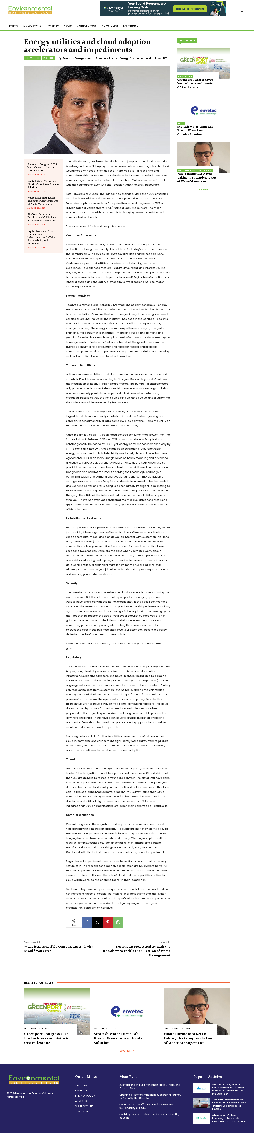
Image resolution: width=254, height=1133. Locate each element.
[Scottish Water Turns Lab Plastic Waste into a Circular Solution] (203, 110)
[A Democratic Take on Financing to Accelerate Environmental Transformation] (201, 1118)
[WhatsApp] (118, 922)
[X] (97, 922)
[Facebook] (87, 922)
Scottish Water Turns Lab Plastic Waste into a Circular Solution (43, 184)
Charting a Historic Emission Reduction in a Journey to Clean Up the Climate (150, 1096)
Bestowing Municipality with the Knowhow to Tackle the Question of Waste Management (136, 951)
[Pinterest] (108, 922)
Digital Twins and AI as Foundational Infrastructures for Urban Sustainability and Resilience (41, 237)
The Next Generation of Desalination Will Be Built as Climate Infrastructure (41, 217)
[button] (242, 10)
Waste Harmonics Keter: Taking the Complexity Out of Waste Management (42, 200)
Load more (202, 189)
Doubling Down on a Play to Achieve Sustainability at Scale (149, 1116)
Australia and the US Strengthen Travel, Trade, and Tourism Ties (149, 1086)
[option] (163, 10)
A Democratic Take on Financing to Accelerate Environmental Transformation (229, 1118)
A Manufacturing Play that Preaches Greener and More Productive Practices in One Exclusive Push (228, 1089)
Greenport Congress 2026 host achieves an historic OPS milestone (42, 167)
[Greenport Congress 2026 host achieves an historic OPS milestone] (203, 63)
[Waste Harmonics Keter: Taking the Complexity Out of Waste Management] (203, 157)
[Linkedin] (9, 1106)
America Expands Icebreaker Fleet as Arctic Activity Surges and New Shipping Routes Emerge (229, 1104)
